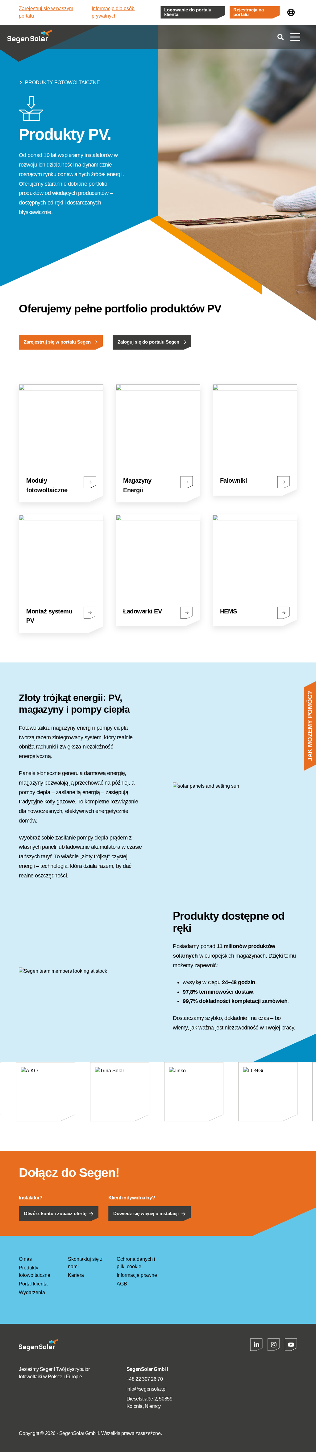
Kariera (76, 1275)
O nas (25, 1259)
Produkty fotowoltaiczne (62, 82)
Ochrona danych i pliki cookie (136, 1262)
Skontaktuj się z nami (85, 1262)
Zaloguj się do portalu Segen (148, 342)
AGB (122, 1283)
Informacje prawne (137, 1275)
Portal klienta (33, 1283)
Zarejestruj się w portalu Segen (57, 342)
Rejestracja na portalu (248, 12)
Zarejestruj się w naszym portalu (46, 12)
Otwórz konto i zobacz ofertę (55, 1213)
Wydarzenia (32, 1292)
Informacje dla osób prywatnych (113, 12)
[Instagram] (274, 1345)
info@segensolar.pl (147, 1389)
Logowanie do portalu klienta (187, 12)
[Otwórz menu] (295, 37)
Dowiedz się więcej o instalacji (146, 1213)
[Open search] (280, 37)
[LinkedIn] (256, 1345)
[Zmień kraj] (291, 12)
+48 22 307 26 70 (145, 1379)
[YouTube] (291, 1345)
